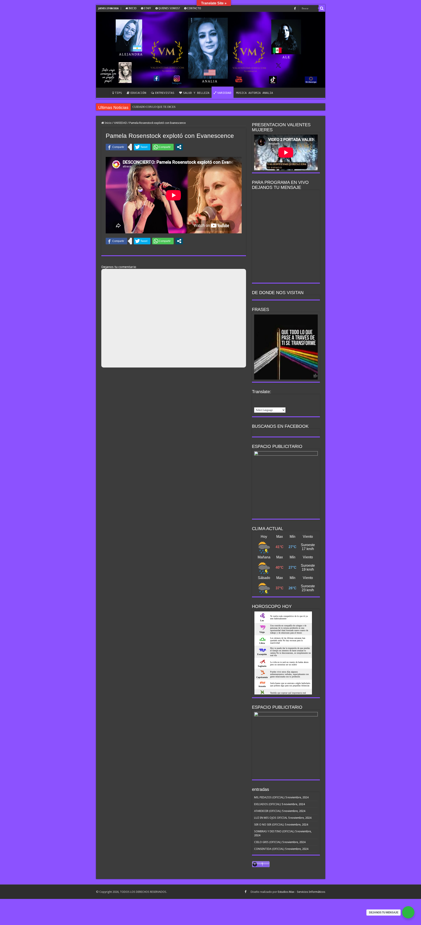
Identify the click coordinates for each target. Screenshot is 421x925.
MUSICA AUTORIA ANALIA (254, 92)
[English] (256, 398)
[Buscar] (322, 8)
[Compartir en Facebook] (116, 147)
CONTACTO (193, 8)
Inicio (108, 122)
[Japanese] (279, 398)
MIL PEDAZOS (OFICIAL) (269, 797)
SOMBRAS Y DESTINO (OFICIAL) (274, 831)
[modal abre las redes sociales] (179, 147)
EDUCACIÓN (138, 92)
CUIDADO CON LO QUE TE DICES (153, 106)
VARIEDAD (224, 92)
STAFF (147, 8)
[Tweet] (142, 147)
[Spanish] (256, 404)
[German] (268, 398)
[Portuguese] (285, 398)
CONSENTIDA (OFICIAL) (269, 848)
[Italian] (274, 398)
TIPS (118, 92)
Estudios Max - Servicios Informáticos (301, 891)
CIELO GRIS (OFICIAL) (268, 842)
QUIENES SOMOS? (169, 8)
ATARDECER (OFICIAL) (267, 811)
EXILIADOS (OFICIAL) (267, 804)
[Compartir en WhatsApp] (163, 147)
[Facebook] (295, 8)
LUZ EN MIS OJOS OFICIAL (270, 817)
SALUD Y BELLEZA (196, 92)
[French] (262, 398)
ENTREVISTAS (164, 92)
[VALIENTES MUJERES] (210, 50)
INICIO (132, 8)
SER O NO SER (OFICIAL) (269, 824)
